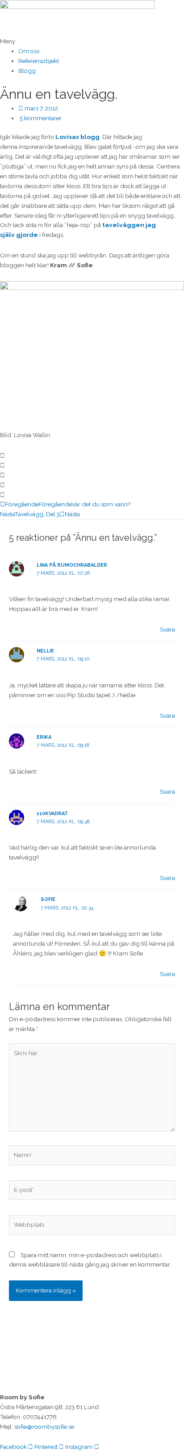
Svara (167, 629)
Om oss (28, 51)
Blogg (27, 70)
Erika (44, 737)
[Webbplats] (92, 1226)
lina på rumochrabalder (72, 565)
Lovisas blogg (77, 136)
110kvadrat (52, 813)
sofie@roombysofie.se (44, 1426)
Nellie (45, 651)
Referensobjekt (38, 60)
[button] (92, 41)
